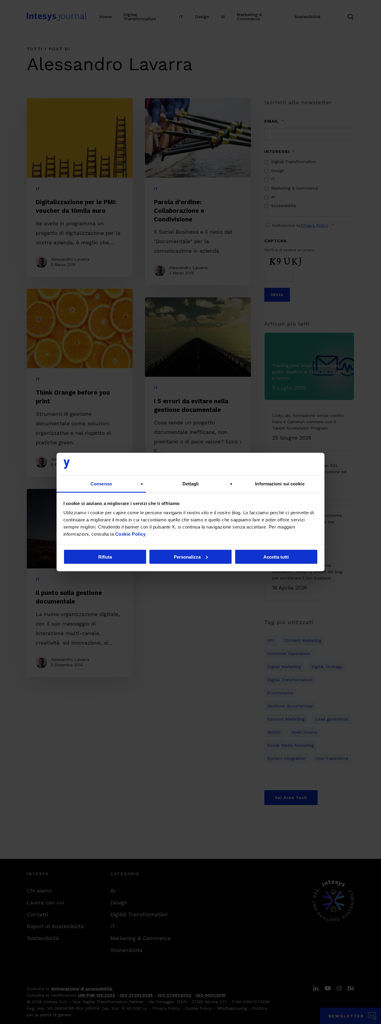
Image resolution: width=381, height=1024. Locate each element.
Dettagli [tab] (190, 483)
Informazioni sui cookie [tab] (279, 483)
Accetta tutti (276, 556)
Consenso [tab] (101, 483)
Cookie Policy (130, 534)
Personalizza (187, 556)
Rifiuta (105, 556)
